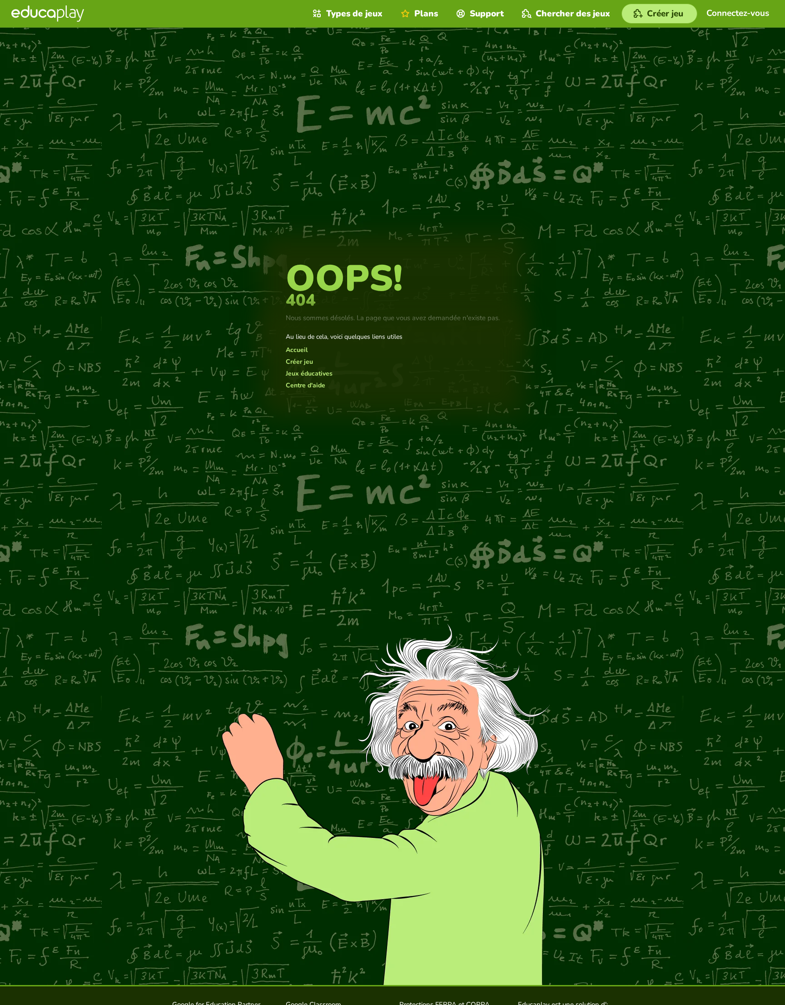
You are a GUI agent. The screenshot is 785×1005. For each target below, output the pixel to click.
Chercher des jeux (573, 14)
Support (487, 14)
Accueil (297, 350)
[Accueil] (47, 13)
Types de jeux (354, 14)
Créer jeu (299, 362)
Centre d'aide (305, 385)
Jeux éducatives (309, 374)
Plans (426, 14)
